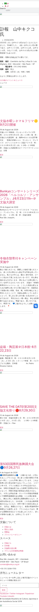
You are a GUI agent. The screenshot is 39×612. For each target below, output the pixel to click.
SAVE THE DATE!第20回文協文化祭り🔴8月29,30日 (18, 408)
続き (1, 155)
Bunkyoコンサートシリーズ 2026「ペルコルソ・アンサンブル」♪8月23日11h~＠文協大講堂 (19, 196)
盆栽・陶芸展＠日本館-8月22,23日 (18, 348)
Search (3, 8)
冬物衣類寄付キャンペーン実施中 (18, 260)
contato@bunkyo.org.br (10, 564)
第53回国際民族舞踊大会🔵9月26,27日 (17, 465)
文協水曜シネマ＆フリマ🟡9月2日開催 (19, 122)
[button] (19, 0)
